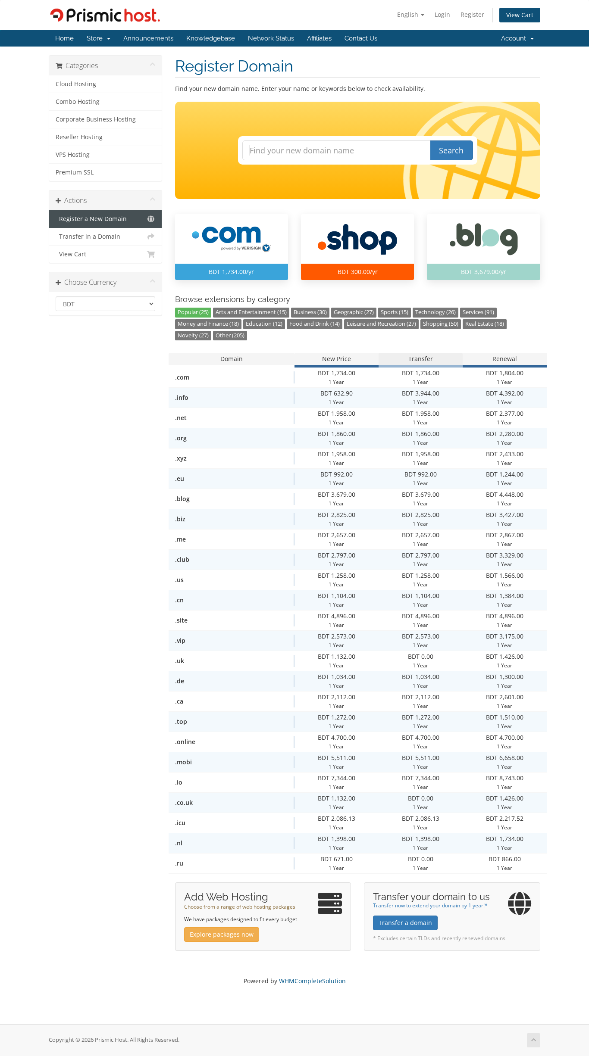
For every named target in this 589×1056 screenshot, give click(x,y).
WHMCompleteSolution (312, 981)
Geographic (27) (354, 312)
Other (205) (230, 335)
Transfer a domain (405, 923)
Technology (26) (435, 312)
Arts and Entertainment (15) (251, 312)
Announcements (148, 38)
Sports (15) (394, 312)
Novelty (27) (193, 335)
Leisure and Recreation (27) (381, 323)
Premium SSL (75, 172)
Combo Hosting (78, 102)
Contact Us (361, 38)
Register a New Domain (91, 219)
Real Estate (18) (484, 323)
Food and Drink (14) (314, 323)
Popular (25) (193, 312)
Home (64, 38)
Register (472, 14)
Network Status (271, 38)
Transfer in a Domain (88, 236)
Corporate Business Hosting (96, 119)
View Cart (519, 15)
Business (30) (310, 312)
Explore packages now (222, 934)
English (408, 14)
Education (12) (264, 323)
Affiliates (319, 38)
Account (515, 38)
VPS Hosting (73, 155)
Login (442, 14)
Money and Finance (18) (208, 323)
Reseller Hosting (79, 137)
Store (96, 38)
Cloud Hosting (76, 84)
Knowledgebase (210, 38)
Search (451, 150)
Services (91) (478, 312)
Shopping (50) (440, 323)
